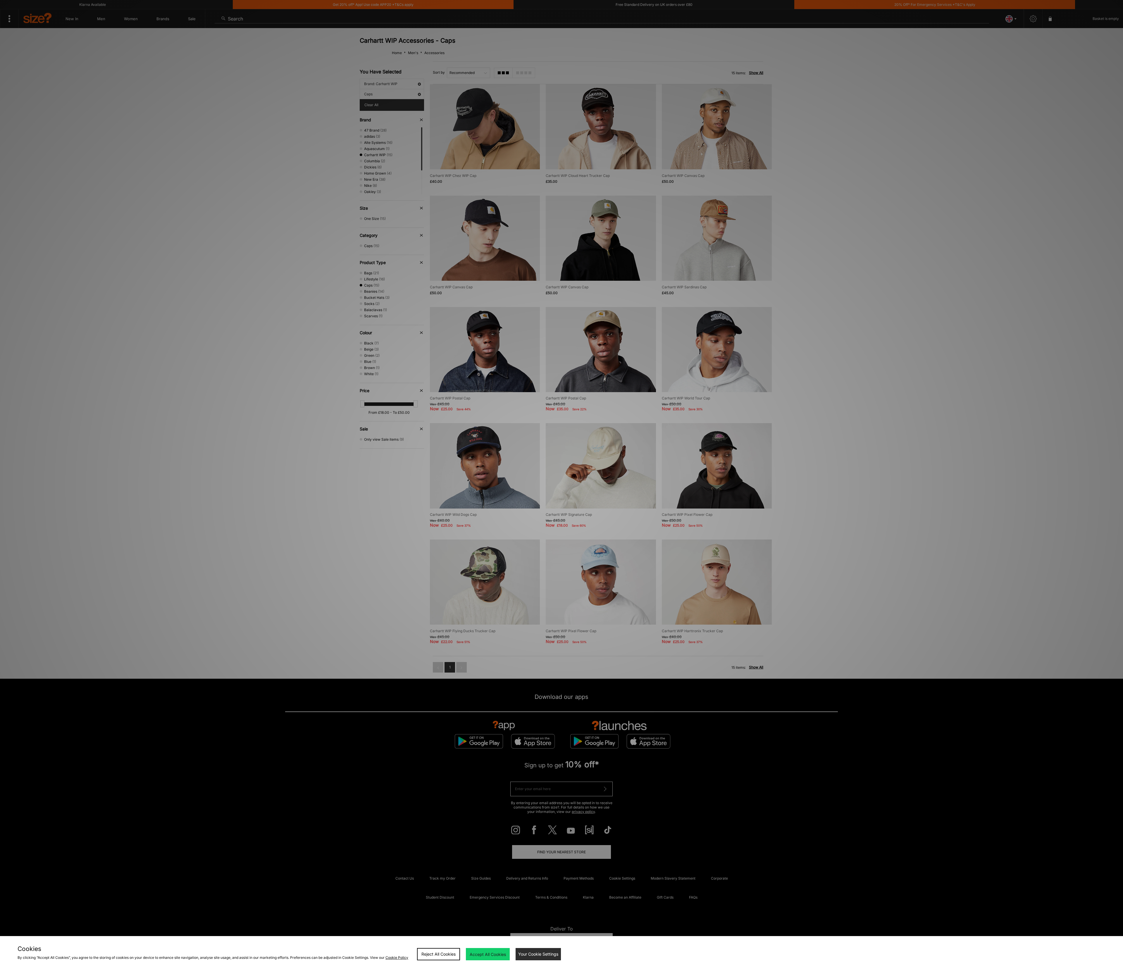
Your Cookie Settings (538, 954)
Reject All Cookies (438, 954)
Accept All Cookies (488, 954)
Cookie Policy (396, 957)
